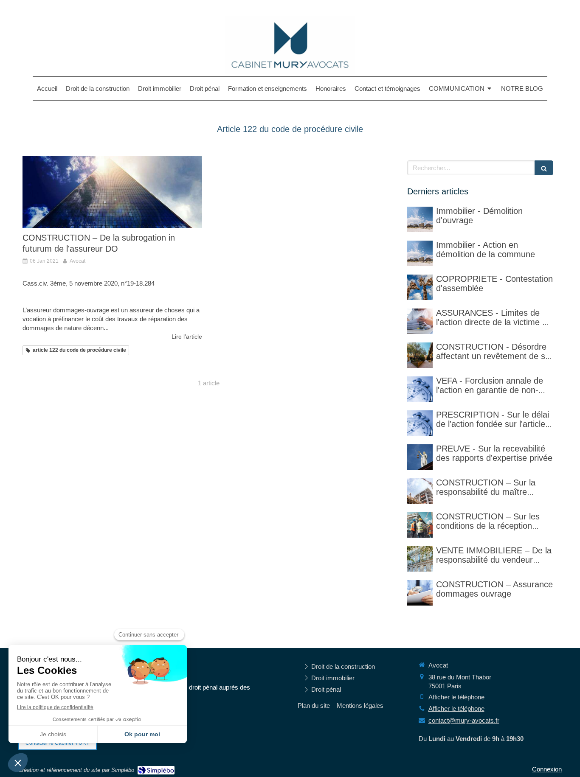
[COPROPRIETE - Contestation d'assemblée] (420, 287)
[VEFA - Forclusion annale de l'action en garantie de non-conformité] (420, 389)
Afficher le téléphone (456, 697)
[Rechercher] (544, 167)
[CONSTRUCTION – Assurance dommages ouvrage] (420, 593)
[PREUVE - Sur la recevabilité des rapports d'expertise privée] (420, 457)
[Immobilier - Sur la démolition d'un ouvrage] (420, 219)
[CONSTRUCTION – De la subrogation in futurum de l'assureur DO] (112, 192)
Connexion (547, 769)
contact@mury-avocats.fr (463, 720)
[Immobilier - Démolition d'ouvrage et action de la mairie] (420, 253)
